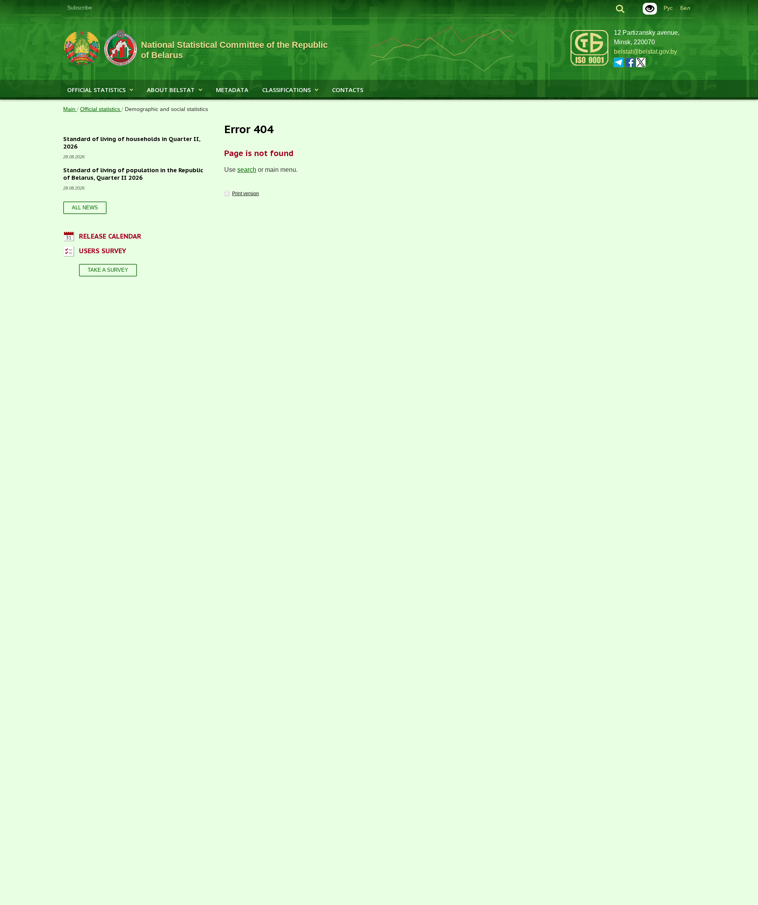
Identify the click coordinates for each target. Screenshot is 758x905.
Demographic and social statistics (166, 109)
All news (85, 208)
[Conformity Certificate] (589, 64)
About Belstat (171, 90)
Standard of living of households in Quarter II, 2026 (132, 143)
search (246, 169)
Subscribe (79, 7)
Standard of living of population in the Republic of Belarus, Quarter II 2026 (133, 174)
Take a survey (108, 270)
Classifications (286, 90)
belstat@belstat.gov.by (645, 51)
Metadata (232, 90)
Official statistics (96, 90)
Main (70, 109)
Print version (245, 193)
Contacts (347, 90)
